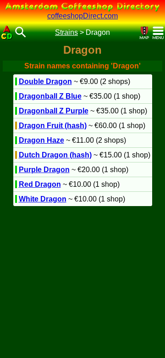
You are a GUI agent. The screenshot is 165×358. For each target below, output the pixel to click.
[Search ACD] (20, 33)
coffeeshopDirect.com (82, 16)
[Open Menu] (158, 33)
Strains (66, 32)
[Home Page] (6, 32)
